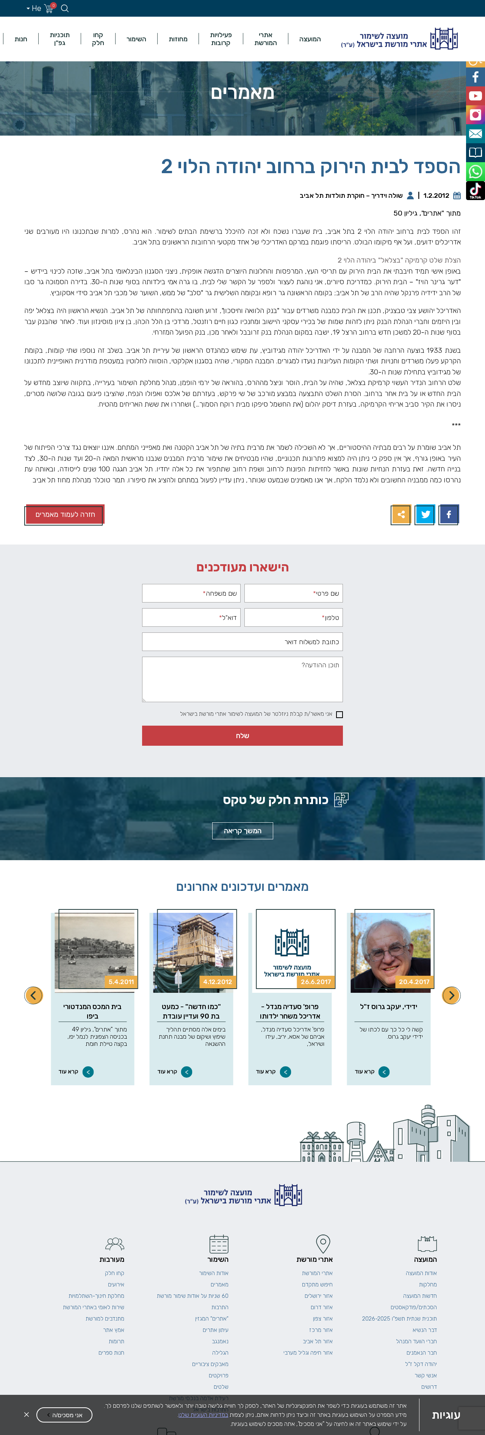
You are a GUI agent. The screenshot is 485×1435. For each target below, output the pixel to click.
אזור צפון (323, 1318)
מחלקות (428, 1284)
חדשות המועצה (420, 1296)
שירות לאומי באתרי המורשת (93, 1307)
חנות (20, 39)
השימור (136, 39)
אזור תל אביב (318, 1341)
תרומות (116, 1341)
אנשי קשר (426, 1375)
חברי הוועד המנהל (416, 1341)
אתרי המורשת (265, 39)
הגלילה (220, 1352)
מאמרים (219, 1284)
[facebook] (476, 74)
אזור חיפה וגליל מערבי (308, 1352)
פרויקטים (218, 1375)
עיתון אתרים (215, 1330)
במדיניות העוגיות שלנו (203, 1414)
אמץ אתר (113, 1330)
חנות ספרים (111, 1352)
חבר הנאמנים (422, 1352)
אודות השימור (213, 1273)
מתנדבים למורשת (105, 1318)
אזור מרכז (321, 1330)
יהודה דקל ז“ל (421, 1364)
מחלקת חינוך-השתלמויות (96, 1296)
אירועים (116, 1284)
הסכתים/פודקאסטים (414, 1307)
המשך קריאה (242, 830)
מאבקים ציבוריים (210, 1364)
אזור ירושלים (319, 1296)
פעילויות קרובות (221, 39)
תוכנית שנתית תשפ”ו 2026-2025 (399, 1318)
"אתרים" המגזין (211, 1318)
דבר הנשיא (425, 1330)
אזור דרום (322, 1307)
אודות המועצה (421, 1273)
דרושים (429, 1386)
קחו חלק (98, 39)
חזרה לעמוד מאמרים (65, 514)
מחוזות (178, 39)
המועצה (310, 39)
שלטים (221, 1386)
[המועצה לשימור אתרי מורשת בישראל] (398, 38)
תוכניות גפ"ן (60, 39)
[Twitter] (425, 514)
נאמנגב (220, 1341)
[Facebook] (449, 514)
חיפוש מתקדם (317, 1284)
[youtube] (476, 91)
